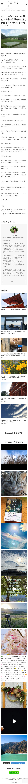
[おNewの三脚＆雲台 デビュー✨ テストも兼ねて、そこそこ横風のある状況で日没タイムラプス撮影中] (14, 615)
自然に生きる (13, 4)
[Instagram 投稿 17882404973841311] (14, 589)
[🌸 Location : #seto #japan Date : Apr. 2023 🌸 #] (14, 642)
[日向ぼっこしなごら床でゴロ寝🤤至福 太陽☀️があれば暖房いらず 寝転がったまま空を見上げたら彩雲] (14, 536)
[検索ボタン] (25, 3)
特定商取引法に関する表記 (14, 779)
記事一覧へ (14, 281)
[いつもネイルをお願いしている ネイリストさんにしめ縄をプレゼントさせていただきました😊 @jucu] (14, 695)
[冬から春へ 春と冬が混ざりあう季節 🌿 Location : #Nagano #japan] (14, 457)
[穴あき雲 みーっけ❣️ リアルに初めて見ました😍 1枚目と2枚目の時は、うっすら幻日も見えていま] (14, 563)
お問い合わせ (12, 778)
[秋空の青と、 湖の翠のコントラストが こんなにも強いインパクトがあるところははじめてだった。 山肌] (14, 748)
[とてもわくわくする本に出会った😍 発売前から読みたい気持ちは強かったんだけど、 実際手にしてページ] (14, 510)
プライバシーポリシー (20, 778)
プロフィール (5, 778)
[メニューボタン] (2, 3)
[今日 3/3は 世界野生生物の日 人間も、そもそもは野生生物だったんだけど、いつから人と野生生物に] (14, 483)
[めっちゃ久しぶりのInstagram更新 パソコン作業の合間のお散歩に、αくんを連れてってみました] (14, 668)
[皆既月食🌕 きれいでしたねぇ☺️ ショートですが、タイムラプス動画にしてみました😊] (14, 721)
